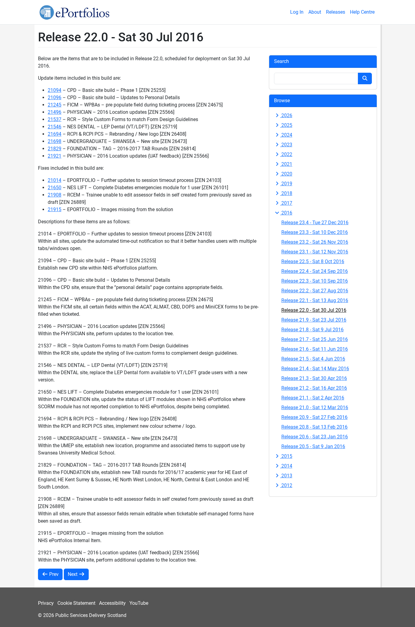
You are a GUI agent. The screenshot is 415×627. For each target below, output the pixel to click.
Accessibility (112, 603)
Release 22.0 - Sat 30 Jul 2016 (313, 310)
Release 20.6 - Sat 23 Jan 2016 (314, 437)
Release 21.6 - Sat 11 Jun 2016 (314, 349)
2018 (286, 193)
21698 (54, 141)
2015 (286, 456)
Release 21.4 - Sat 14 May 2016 (315, 368)
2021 (286, 164)
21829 (54, 149)
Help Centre (362, 12)
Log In (297, 12)
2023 (286, 145)
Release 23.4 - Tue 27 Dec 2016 (314, 222)
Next (73, 574)
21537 (54, 119)
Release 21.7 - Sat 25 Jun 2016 (314, 339)
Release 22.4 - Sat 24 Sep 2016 (314, 271)
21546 (54, 127)
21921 (54, 156)
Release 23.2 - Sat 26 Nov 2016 (314, 242)
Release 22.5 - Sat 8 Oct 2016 (312, 261)
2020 (286, 174)
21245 (54, 105)
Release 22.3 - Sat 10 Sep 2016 (314, 281)
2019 (286, 183)
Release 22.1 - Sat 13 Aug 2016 (314, 300)
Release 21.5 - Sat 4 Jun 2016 (313, 359)
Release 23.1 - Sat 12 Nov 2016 (314, 252)
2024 (286, 135)
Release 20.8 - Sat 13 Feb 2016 (314, 427)
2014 (286, 466)
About (314, 12)
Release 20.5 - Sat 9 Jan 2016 (313, 446)
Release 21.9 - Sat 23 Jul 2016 (313, 320)
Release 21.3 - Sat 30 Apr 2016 (314, 378)
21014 (54, 180)
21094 (54, 90)
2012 (286, 485)
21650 (54, 187)
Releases (335, 12)
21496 (54, 112)
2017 (286, 203)
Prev (53, 574)
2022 (286, 154)
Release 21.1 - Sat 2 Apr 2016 (312, 398)
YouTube (138, 603)
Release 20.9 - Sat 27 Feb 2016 (314, 417)
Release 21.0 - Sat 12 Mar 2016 (314, 407)
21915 (54, 209)
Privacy (46, 603)
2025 (286, 125)
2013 (286, 476)
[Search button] (365, 78)
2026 (286, 115)
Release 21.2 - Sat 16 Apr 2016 (314, 388)
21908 (54, 195)
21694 (54, 134)
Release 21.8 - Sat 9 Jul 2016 (312, 330)
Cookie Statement (76, 603)
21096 (54, 97)
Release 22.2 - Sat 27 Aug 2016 (314, 291)
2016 (286, 213)
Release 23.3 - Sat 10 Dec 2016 (314, 232)
